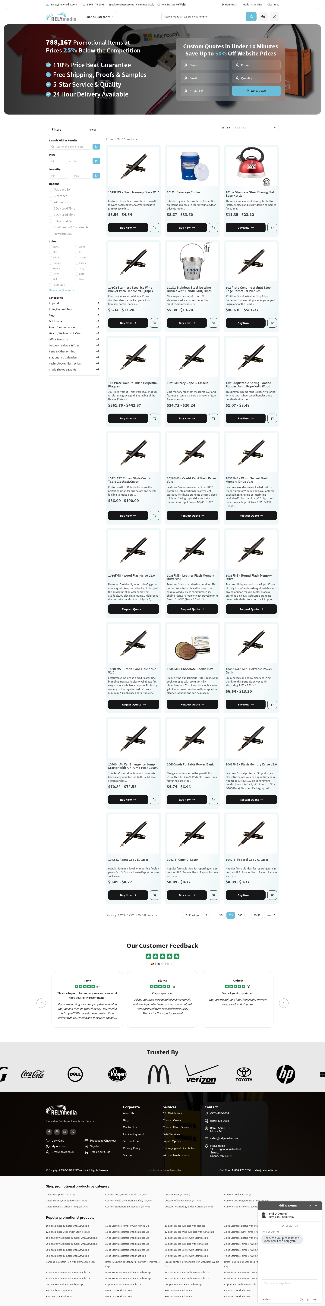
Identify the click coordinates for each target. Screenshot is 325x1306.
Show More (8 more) (60, 290)
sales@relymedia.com (64, 4)
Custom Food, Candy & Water (66, 1200)
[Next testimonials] (284, 1003)
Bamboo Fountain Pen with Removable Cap (70, 1261)
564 (221, 915)
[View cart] (263, 16)
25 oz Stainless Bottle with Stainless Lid (127, 1249)
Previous (194, 915)
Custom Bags (177, 1194)
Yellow (56, 257)
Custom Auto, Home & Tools (126, 1194)
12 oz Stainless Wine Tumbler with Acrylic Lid (189, 1231)
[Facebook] (49, 1132)
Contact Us (130, 1127)
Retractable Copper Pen (59, 1290)
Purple (83, 263)
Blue (55, 252)
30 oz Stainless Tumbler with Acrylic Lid (246, 1249)
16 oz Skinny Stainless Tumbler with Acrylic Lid (72, 1237)
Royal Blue (59, 284)
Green (82, 257)
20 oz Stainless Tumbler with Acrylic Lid (186, 1243)
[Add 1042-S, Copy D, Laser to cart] (213, 895)
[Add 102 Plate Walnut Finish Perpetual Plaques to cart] (154, 418)
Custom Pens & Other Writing (67, 1206)
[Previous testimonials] (41, 1003)
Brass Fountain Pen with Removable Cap (68, 1272)
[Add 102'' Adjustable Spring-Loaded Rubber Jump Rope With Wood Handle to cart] (272, 418)
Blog (125, 1120)
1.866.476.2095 (241, 1170)
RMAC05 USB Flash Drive (59, 1296)
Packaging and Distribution (179, 1148)
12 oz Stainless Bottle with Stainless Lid (68, 1231)
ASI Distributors (172, 1113)
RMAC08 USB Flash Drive (237, 1296)
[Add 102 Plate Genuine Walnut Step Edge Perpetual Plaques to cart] (272, 323)
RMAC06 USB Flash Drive (118, 1296)
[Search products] (251, 16)
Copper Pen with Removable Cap (64, 1284)
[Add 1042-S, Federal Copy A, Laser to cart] (272, 895)
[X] (73, 1132)
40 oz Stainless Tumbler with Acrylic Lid (246, 1255)
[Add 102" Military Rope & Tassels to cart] (213, 418)
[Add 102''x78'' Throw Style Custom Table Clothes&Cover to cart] (154, 515)
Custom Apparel (60, 1194)
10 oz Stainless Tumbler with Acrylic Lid (68, 1225)
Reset (93, 129)
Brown (56, 268)
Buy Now (126, 227)
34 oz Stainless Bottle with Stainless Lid (187, 1255)
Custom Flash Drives (176, 1127)
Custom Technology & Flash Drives (189, 1206)
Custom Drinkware (239, 1194)
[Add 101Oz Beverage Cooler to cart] (213, 227)
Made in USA (62, 189)
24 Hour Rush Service (176, 1155)
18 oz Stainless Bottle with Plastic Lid (244, 1237)
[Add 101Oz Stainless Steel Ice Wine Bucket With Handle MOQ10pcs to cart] (154, 323)
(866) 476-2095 (219, 1120)
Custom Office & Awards (183, 1200)
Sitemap (128, 1155)
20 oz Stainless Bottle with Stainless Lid (127, 1243)
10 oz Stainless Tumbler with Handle (185, 1225)
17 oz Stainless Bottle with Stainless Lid (127, 1237)
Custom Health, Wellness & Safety (128, 1200)
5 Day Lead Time (64, 221)
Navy (82, 279)
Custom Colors (172, 1120)
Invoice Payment (133, 1134)
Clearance (273, 4)
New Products (63, 234)
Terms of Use (131, 1141)
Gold (81, 274)
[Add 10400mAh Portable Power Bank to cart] (213, 799)
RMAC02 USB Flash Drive (178, 1290)
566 (240, 915)
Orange (57, 263)
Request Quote (190, 515)
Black (56, 246)
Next (269, 915)
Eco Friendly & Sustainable (71, 227)
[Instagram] (57, 1132)
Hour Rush (229, 4)
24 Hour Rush (62, 202)
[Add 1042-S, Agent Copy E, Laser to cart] (154, 895)
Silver (56, 274)
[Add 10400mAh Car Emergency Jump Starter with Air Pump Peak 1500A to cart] (154, 799)
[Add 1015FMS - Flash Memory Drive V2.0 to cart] (154, 227)
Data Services (171, 1134)
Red (81, 252)
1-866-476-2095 (95, 4)
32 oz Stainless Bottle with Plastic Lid (126, 1255)
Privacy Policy (132, 1148)
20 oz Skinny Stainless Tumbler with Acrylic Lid (72, 1243)
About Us (128, 1113)
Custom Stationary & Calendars (127, 1206)
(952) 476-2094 (219, 1113)
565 (231, 915)
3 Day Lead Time (64, 215)
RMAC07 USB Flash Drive (178, 1296)
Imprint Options (172, 1141)
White (82, 246)
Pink (55, 279)
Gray (81, 268)
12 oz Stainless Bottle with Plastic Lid (244, 1225)
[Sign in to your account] (274, 16)
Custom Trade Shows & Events (245, 1206)
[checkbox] (50, 189)
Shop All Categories (98, 17)
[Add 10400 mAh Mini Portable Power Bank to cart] (272, 704)
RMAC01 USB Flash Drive (118, 1290)
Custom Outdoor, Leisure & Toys (246, 1200)
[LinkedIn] (65, 1132)
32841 (257, 915)
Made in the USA (252, 4)
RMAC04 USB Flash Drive (237, 1290)
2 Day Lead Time (64, 208)
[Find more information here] (290, 1252)
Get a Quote (258, 90)
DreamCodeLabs (172, 1170)
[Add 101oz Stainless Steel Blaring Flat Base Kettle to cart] (272, 227)
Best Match (241, 127)
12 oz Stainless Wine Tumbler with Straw (246, 1231)
